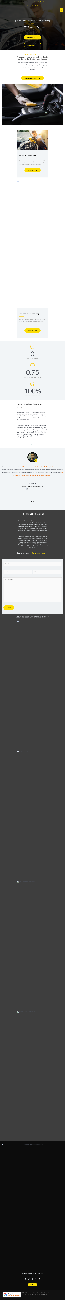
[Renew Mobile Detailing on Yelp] (38, 5)
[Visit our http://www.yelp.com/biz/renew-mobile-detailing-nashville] (39, 1278)
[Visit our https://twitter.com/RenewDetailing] (29, 1278)
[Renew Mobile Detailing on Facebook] (27, 5)
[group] (32, 352)
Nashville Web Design (35, 1295)
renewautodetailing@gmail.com (38, 1)
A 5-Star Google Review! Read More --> (32, 486)
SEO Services (45, 1295)
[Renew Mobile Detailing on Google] (35, 5)
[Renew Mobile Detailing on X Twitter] (30, 5)
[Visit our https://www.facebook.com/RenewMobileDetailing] (25, 1278)
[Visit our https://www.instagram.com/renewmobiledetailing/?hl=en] (32, 1278)
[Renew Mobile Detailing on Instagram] (32, 5)
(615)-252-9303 (24, 1)
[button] (32, 37)
